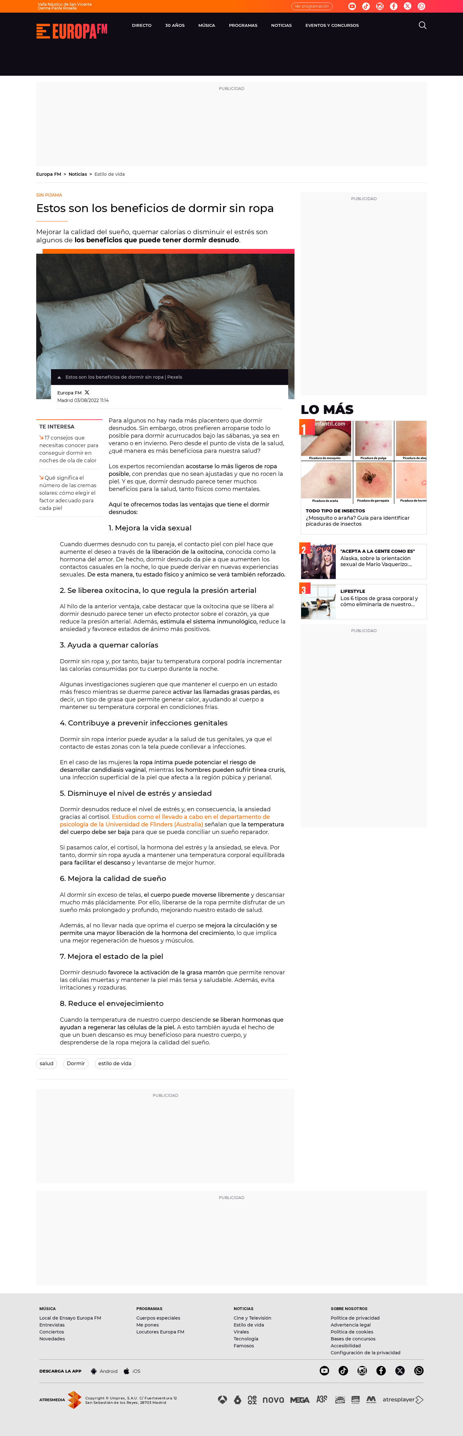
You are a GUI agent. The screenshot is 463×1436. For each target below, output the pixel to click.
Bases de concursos (353, 1339)
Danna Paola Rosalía (57, 8)
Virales (241, 1332)
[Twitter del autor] (87, 393)
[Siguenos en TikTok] (343, 1374)
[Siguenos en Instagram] (380, 6)
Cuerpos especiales (158, 1318)
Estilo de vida (109, 174)
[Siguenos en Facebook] (393, 6)
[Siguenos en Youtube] (352, 6)
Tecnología (246, 1339)
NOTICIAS (281, 25)
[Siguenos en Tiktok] (366, 6)
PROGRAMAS (243, 25)
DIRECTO (141, 25)
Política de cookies (352, 1332)
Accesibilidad (346, 1346)
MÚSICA (206, 25)
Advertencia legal (351, 1325)
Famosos (244, 1346)
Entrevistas (52, 1325)
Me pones (147, 1325)
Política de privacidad (355, 1318)
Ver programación (312, 6)
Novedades (52, 1339)
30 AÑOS (175, 25)
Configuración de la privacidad (366, 1353)
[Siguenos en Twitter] (407, 6)
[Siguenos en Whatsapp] (421, 6)
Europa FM (49, 174)
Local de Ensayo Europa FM (70, 1318)
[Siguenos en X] (400, 1374)
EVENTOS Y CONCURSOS (332, 25)
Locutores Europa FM (160, 1332)
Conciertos (51, 1332)
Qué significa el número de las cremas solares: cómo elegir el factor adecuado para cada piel (67, 493)
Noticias (78, 174)
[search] (422, 25)
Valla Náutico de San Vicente (65, 4)
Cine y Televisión (253, 1318)
